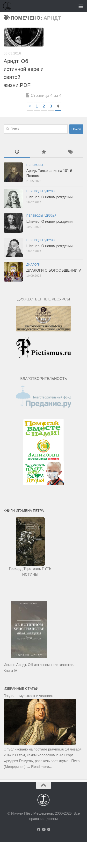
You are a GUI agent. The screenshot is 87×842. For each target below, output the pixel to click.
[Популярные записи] (43, 152)
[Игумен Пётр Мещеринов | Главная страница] (8, 6)
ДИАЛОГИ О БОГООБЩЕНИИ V (53, 270)
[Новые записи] (17, 152)
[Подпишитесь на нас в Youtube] (43, 830)
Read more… (41, 767)
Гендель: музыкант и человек (28, 696)
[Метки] (70, 152)
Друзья (51, 191)
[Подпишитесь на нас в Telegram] (48, 830)
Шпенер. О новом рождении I (50, 246)
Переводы (34, 165)
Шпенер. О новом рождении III (51, 197)
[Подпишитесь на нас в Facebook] (38, 830)
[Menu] (81, 6)
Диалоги (33, 264)
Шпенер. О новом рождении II (50, 221)
